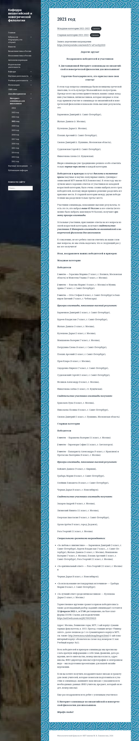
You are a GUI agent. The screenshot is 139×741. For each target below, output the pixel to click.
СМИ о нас (12, 89)
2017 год (15, 139)
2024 (14, 108)
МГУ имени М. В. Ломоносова (95, 735)
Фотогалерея (14, 85)
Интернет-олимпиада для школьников (17, 101)
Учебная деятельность (18, 80)
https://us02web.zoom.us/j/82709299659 (76, 618)
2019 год (15, 130)
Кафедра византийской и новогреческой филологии (20, 15)
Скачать (96, 28)
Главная (11, 32)
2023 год (15, 112)
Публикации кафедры (18, 170)
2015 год (15, 148)
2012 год (15, 161)
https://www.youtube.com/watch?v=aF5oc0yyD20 (81, 45)
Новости (12, 47)
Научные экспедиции (18, 166)
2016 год (15, 143)
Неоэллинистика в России (19, 55)
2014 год (15, 152)
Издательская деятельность (14, 65)
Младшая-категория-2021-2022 (73, 28)
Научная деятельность (18, 76)
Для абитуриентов (17, 94)
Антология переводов (17, 60)
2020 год (15, 126)
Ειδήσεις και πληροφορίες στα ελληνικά (15, 39)
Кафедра (12, 71)
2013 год (15, 157)
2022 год (15, 117)
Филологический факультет (69, 735)
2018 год (15, 134)
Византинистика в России (19, 51)
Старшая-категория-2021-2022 (73, 35)
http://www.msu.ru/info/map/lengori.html (88, 635)
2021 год (15, 121)
